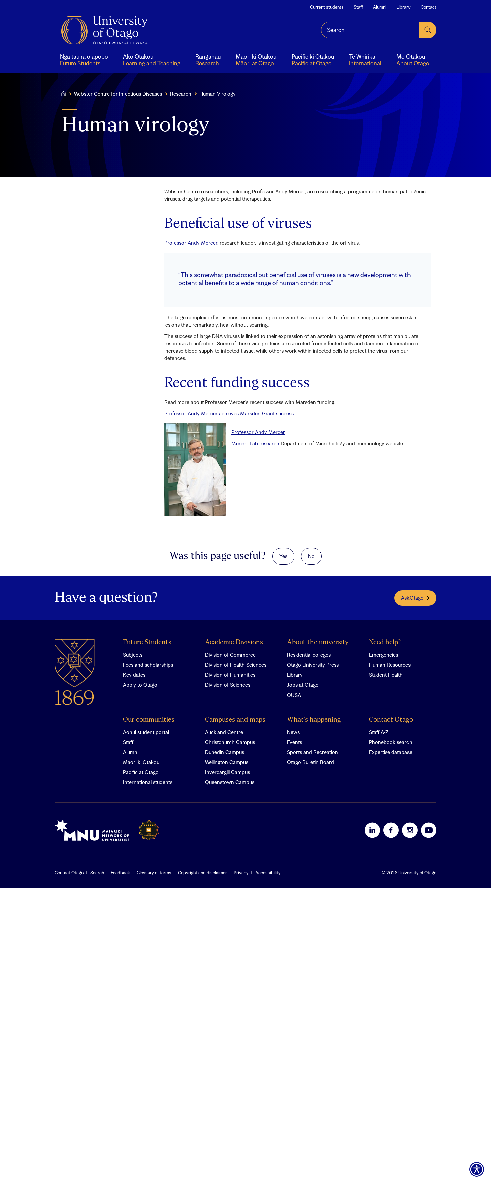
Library (403, 7)
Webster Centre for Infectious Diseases (118, 93)
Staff (358, 7)
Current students (327, 7)
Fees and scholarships (148, 664)
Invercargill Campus (227, 772)
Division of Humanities (230, 674)
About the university (318, 642)
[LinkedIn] (372, 830)
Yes (283, 556)
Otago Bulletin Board (310, 762)
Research (180, 93)
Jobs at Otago (303, 684)
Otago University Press (313, 664)
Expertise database (390, 752)
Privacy (241, 872)
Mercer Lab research (255, 443)
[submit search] (428, 30)
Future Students (147, 642)
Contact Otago (391, 719)
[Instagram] (410, 830)
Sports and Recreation (312, 752)
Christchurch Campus (230, 742)
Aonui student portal (146, 732)
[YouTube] (428, 830)
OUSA (294, 695)
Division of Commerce (230, 654)
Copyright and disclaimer (202, 872)
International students (147, 782)
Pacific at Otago (141, 772)
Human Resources (390, 664)
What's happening (314, 719)
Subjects (132, 654)
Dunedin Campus (224, 752)
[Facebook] (391, 830)
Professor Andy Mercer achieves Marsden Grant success (229, 413)
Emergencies (383, 654)
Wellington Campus (226, 762)
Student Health (386, 674)
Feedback (120, 872)
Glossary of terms (154, 872)
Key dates (134, 674)
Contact (428, 7)
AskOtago (412, 597)
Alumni (379, 7)
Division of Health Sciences (235, 664)
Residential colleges (309, 654)
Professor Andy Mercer (190, 242)
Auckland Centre (224, 732)
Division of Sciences (227, 684)
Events (294, 742)
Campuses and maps (235, 719)
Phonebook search (390, 742)
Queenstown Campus (229, 782)
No (311, 556)
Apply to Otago (140, 684)
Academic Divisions (234, 642)
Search (97, 872)
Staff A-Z (378, 732)
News (293, 732)
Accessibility (268, 872)
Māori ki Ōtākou (141, 762)
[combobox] (370, 30)
